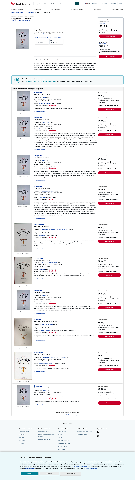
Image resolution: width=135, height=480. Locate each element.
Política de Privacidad (63, 440)
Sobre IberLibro (62, 431)
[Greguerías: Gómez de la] (23, 309)
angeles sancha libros (45, 363)
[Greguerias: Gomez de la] (23, 111)
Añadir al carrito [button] (110, 36)
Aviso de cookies (62, 446)
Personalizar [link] (71, 473)
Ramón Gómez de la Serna (32, 81)
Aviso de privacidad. (91, 468)
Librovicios (42, 235)
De (39, 41)
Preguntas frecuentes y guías (84, 431)
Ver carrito (21, 443)
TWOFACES (42, 197)
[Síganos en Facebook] (98, 432)
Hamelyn (41, 129)
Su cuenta (104, 3)
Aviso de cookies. (30, 468)
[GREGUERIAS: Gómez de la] (23, 251)
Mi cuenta (21, 437)
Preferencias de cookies (80, 466)
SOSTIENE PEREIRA (45, 397)
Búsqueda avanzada (17, 9)
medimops (42, 302)
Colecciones (37, 9)
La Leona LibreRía (44, 330)
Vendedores (97, 9)
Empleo (60, 437)
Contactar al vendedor (39, 111)
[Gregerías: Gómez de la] (23, 346)
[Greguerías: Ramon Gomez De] (23, 205)
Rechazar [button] (49, 473)
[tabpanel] (65, 67)
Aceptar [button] (29, 473)
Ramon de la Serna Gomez (49, 81)
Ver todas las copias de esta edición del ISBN (48, 37)
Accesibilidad (61, 449)
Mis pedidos (22, 440)
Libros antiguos (56, 9)
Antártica (42, 269)
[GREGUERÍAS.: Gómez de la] (23, 379)
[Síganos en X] (98, 436)
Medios (60, 434)
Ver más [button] (40, 71)
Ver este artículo (103, 23)
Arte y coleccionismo (77, 9)
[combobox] (54, 3)
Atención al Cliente (82, 434)
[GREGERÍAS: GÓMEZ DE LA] (23, 284)
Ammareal (42, 167)
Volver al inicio (67, 423)
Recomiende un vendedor (45, 439)
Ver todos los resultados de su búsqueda (67, 415)
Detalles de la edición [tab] (51, 60)
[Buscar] (77, 3)
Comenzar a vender (118, 9)
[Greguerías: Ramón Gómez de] (23, 136)
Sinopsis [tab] (38, 60)
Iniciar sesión (95, 3)
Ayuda (120, 3)
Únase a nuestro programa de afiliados (46, 435)
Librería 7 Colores (44, 103)
